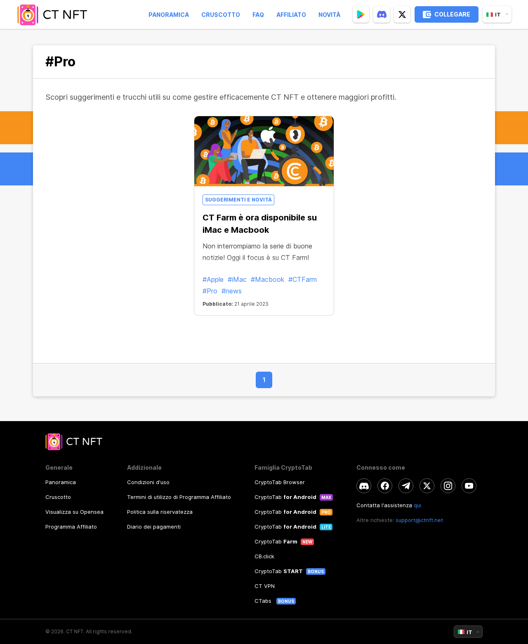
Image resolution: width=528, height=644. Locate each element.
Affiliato (291, 14)
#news (232, 291)
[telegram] (405, 485)
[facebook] (384, 485)
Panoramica (168, 14)
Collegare (452, 14)
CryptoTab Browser (280, 482)
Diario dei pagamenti (154, 526)
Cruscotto (220, 14)
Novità (329, 14)
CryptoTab (285, 497)
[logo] (54, 14)
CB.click (264, 556)
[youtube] (469, 485)
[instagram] (448, 485)
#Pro (210, 291)
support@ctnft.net (419, 520)
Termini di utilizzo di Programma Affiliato (179, 497)
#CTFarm (302, 279)
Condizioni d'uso (148, 482)
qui (417, 505)
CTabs (264, 600)
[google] (361, 14)
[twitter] (402, 14)
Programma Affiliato (71, 526)
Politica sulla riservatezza (160, 511)
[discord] (381, 14)
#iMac (237, 279)
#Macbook (267, 279)
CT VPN (265, 586)
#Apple (213, 279)
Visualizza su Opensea (74, 511)
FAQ (258, 14)
